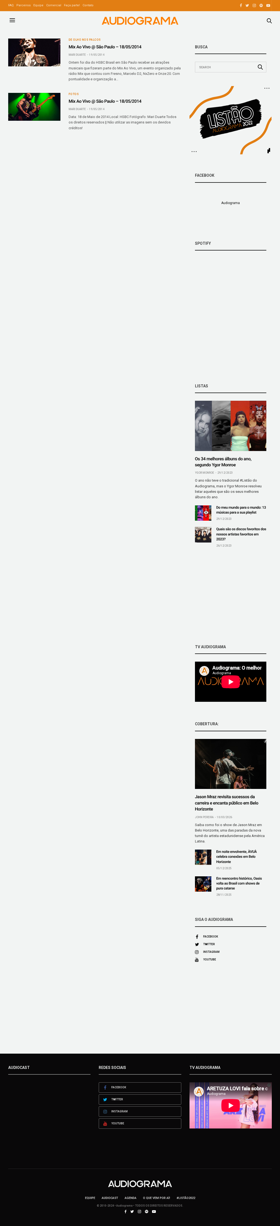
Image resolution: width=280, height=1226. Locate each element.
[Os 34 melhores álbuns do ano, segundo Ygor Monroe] (230, 426)
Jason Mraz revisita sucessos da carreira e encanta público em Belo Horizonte (226, 803)
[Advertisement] (230, 596)
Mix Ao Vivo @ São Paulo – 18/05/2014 (105, 46)
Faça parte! (72, 5)
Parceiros (23, 5)
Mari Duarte (77, 54)
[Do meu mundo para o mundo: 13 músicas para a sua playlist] (203, 513)
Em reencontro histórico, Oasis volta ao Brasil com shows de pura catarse (239, 884)
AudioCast (110, 1198)
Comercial (53, 5)
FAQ (11, 5)
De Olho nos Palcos (85, 40)
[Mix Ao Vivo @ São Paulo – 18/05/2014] (34, 52)
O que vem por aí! (156, 1198)
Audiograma (230, 203)
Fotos (74, 94)
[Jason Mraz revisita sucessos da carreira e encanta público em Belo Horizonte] (230, 764)
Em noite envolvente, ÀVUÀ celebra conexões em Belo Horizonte (236, 857)
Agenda (130, 1198)
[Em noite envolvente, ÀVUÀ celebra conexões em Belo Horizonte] (203, 857)
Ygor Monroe (204, 472)
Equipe (38, 5)
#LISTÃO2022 (186, 1198)
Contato (88, 5)
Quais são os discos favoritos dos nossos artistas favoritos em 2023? (241, 534)
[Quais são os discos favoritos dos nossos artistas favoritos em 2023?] (203, 534)
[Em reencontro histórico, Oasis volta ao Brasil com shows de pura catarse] (203, 884)
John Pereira (204, 817)
